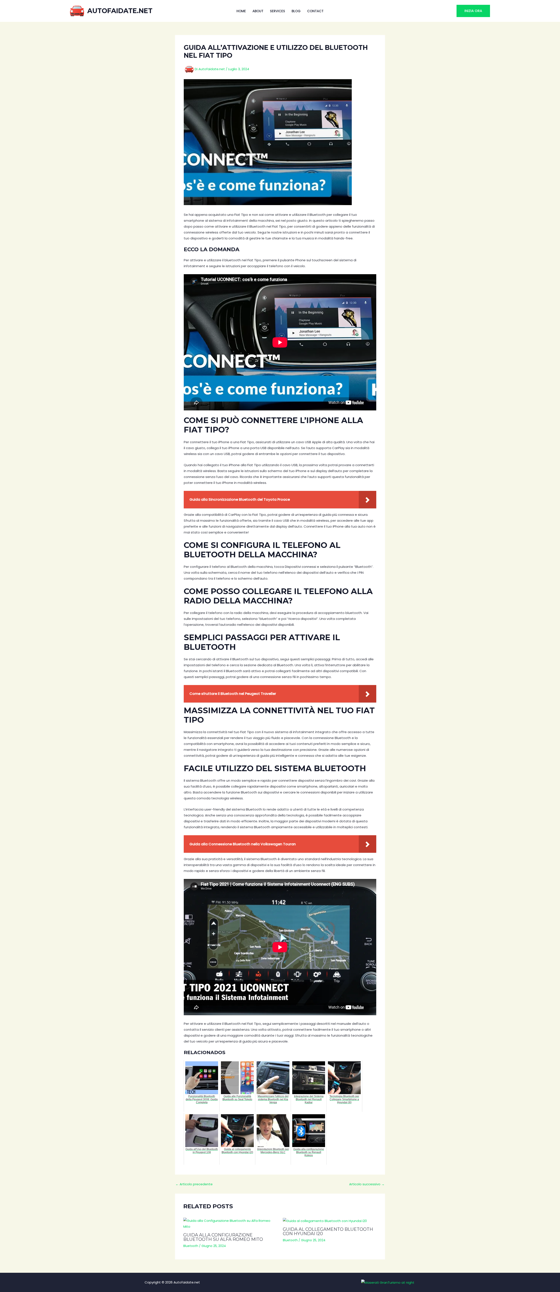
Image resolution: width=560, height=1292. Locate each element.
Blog (296, 11)
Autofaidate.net (119, 11)
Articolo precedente (194, 1184)
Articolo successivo (367, 1184)
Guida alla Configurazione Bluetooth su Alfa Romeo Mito (223, 1237)
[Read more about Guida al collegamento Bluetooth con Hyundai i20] (330, 1221)
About (257, 11)
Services (277, 11)
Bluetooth (190, 1246)
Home (241, 11)
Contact (315, 11)
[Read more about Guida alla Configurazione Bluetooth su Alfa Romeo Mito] (230, 1223)
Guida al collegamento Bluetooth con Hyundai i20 (328, 1231)
